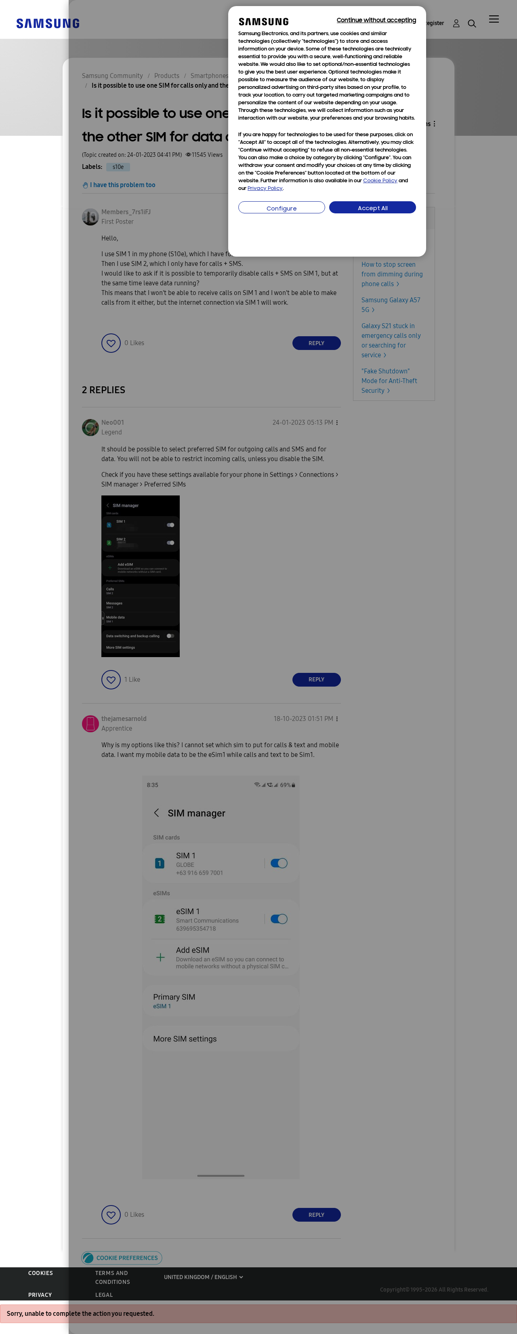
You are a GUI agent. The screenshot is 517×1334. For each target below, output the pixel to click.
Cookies (40, 1273)
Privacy (40, 1295)
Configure (282, 209)
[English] (47, 23)
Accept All (373, 209)
